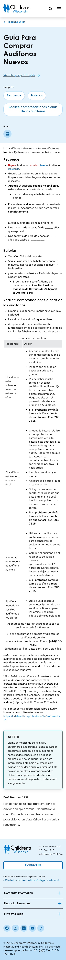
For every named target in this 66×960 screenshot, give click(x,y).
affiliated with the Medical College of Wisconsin (31, 880)
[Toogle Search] (50, 9)
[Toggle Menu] (59, 9)
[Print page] (7, 134)
